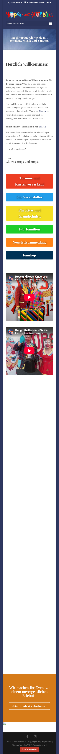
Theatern (42, 111)
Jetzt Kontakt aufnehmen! (29, 706)
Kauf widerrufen (29, 749)
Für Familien (29, 229)
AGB (27, 745)
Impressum (46, 741)
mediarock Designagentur (28, 741)
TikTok (42, 127)
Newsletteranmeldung (29, 242)
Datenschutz (18, 745)
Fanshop (29, 255)
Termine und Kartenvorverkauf (29, 181)
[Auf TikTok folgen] (8, 667)
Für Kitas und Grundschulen (29, 213)
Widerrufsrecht (38, 745)
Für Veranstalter (29, 197)
